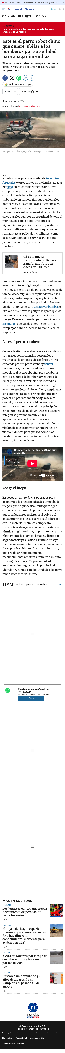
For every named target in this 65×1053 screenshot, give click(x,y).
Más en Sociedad (17, 900)
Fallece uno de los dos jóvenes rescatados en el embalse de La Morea (28, 30)
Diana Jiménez (9, 101)
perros (30, 584)
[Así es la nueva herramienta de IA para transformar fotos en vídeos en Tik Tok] (11, 261)
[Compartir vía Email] (32, 78)
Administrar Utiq (37, 1038)
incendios (42, 584)
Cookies (59, 1033)
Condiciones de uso (44, 1033)
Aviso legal (6, 1033)
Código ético (7, 1038)
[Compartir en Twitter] (12, 78)
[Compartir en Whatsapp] (18, 78)
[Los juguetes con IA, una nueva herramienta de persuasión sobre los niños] (56, 910)
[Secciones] (3, 9)
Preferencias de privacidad (13, 1043)
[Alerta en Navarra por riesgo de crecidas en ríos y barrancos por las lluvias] (56, 957)
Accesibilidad (21, 1038)
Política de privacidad (23, 1033)
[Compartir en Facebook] (5, 78)
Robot (19, 584)
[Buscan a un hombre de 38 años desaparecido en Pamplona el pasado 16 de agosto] (56, 978)
